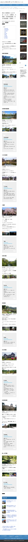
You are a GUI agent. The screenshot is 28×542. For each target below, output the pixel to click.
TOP (6, 7)
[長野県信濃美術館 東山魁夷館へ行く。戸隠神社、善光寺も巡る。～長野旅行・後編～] (4, 511)
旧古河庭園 (5, 35)
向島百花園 (5, 33)
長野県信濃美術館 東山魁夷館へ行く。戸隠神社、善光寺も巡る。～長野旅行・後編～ (11, 511)
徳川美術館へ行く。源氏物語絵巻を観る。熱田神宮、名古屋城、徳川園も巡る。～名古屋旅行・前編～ (11, 516)
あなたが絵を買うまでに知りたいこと (12, 2)
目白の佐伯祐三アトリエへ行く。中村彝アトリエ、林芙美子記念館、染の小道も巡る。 (11, 520)
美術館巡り (6, 22)
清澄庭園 (5, 34)
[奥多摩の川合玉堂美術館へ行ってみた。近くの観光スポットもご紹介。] (4, 507)
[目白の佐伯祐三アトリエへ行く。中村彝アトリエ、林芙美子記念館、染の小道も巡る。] (4, 521)
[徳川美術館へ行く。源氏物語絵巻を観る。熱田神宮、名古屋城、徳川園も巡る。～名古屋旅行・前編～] (4, 516)
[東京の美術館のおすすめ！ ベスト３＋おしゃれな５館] (4, 502)
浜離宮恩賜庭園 (6, 28)
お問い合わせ (16, 536)
